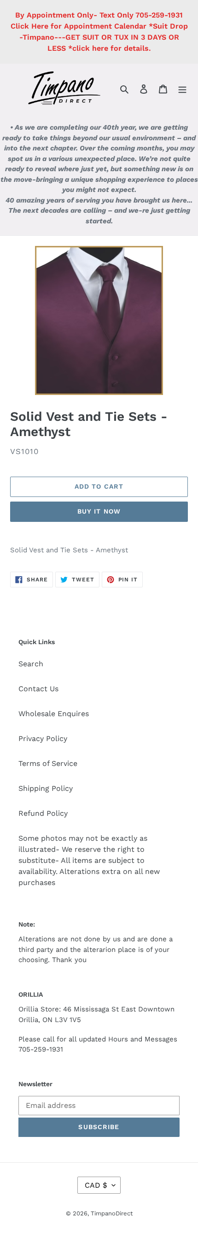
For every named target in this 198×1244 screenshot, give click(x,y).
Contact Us (38, 688)
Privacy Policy (42, 738)
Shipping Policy (45, 788)
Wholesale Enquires (53, 713)
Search (30, 663)
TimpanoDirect (112, 1213)
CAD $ (96, 1185)
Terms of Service (47, 763)
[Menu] (182, 88)
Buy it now (99, 511)
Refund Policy (43, 813)
